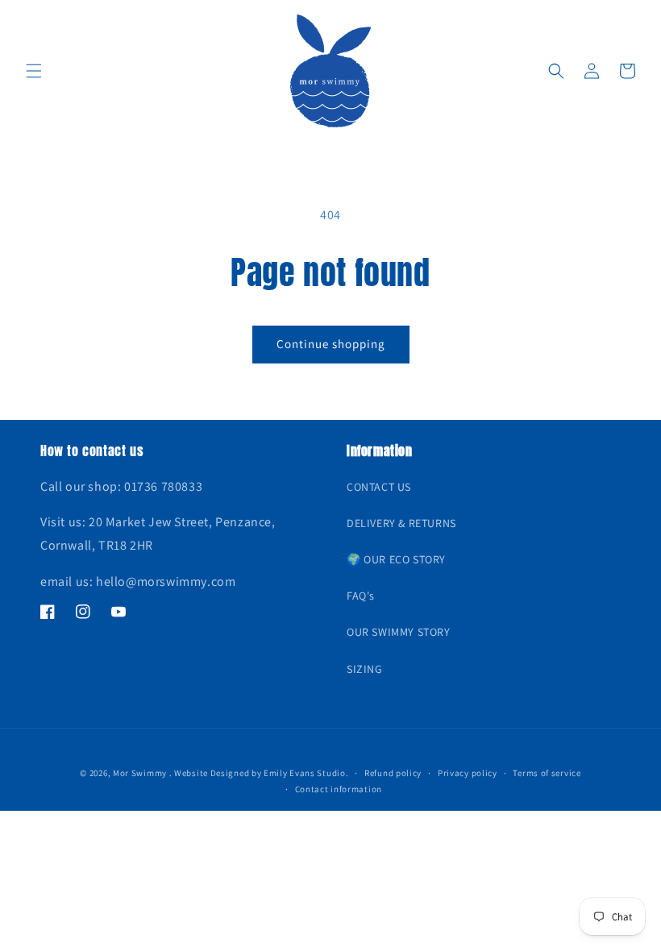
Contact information (338, 789)
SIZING (365, 669)
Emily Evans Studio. (306, 773)
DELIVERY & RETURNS (401, 523)
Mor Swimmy (140, 773)
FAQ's (361, 595)
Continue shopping (330, 343)
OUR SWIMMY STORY (399, 632)
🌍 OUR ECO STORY (396, 559)
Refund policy (393, 773)
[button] (34, 71)
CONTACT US (379, 487)
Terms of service (546, 773)
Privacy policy (467, 773)
